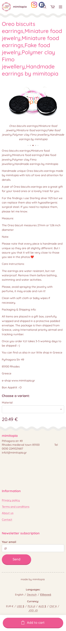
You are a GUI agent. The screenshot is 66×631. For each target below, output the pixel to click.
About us (7, 513)
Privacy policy (11, 500)
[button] (44, 6)
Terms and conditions (15, 506)
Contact (7, 519)
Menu (60, 6)
